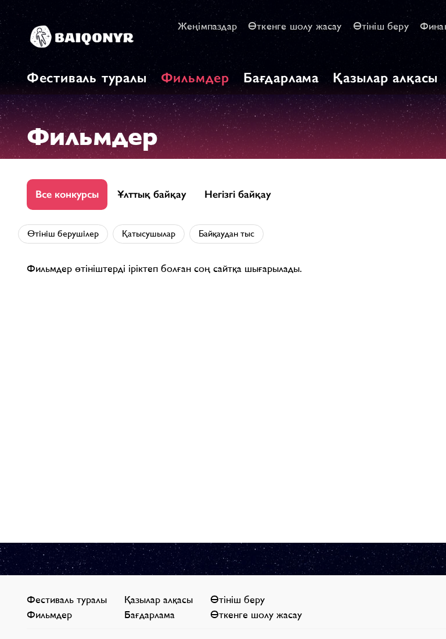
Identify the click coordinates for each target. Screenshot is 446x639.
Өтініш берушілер (63, 233)
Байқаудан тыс (226, 233)
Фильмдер (195, 77)
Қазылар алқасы (385, 77)
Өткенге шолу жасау (295, 26)
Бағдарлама (281, 77)
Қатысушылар (148, 233)
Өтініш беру (381, 26)
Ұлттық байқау (151, 194)
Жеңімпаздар (207, 26)
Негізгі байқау (237, 194)
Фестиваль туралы (87, 77)
